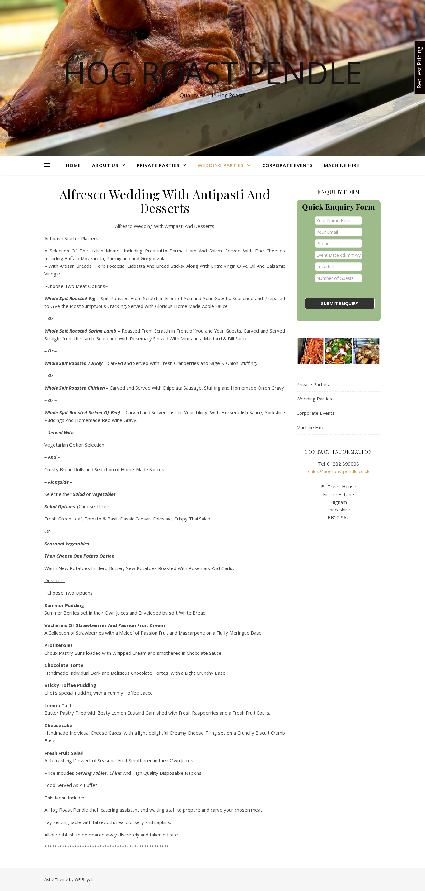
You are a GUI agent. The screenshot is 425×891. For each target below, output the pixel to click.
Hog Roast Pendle (212, 72)
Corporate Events (287, 165)
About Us (105, 165)
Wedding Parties (221, 165)
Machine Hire (341, 165)
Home (73, 165)
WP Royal (83, 879)
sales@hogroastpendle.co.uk (338, 471)
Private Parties (158, 165)
